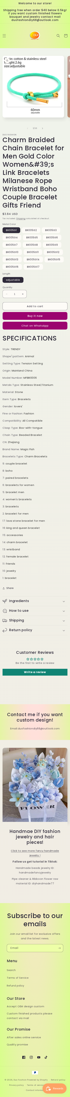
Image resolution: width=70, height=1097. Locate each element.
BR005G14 (33, 259)
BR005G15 (54, 259)
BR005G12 (53, 252)
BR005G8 (32, 245)
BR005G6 (52, 237)
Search (11, 970)
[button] (4, 36)
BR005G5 (32, 237)
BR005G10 (12, 252)
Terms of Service (18, 978)
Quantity (7, 287)
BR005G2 (31, 230)
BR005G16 (12, 267)
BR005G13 (12, 259)
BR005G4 (12, 237)
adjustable (13, 280)
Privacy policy (16, 1085)
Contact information (36, 1090)
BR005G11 (33, 252)
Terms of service (36, 1085)
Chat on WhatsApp (35, 325)
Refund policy (15, 985)
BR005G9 (52, 245)
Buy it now (35, 316)
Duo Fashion (20, 1079)
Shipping (20, 218)
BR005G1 (11, 230)
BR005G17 (33, 267)
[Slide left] (27, 128)
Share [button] (10, 588)
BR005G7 (12, 245)
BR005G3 (51, 230)
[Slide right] (42, 128)
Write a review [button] (35, 672)
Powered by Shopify (37, 1079)
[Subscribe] (59, 948)
